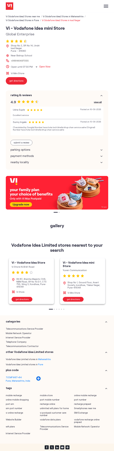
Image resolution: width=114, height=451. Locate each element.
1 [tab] (54, 212)
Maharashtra (44, 359)
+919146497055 (20, 60)
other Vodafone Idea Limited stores (29, 352)
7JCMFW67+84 (14, 377)
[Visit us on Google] (46, 447)
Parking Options (20, 149)
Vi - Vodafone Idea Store (28, 262)
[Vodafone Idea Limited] (9, 6)
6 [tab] (64, 309)
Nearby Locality (20, 162)
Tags (9, 388)
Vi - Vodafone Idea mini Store (78, 264)
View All (98, 102)
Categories (13, 321)
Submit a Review (21, 142)
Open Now (44, 66)
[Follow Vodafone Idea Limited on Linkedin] (57, 447)
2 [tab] (59, 212)
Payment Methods (22, 156)
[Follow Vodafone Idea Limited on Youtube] (62, 447)
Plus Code (12, 370)
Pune (40, 364)
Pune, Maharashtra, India (18, 380)
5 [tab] (61, 309)
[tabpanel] (57, 193)
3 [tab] (57, 309)
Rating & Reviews (21, 95)
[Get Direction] (38, 380)
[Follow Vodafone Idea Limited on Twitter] (52, 447)
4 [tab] (59, 309)
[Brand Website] (67, 447)
